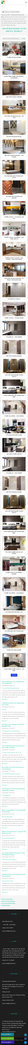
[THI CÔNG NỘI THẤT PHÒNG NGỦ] (14, 622)
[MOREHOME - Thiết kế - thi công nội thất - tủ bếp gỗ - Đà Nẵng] (3, 2)
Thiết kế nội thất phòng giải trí (9, 859)
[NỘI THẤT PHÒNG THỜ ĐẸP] (14, 88)
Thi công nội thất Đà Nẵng (8, 903)
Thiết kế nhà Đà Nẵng (7, 899)
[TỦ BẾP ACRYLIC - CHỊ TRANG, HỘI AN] (14, 208)
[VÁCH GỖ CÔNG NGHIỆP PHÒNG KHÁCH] (14, 366)
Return (23, 38)
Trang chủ (6, 12)
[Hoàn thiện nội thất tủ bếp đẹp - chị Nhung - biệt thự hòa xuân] (14, 269)
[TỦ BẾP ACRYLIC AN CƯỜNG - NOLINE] (14, 563)
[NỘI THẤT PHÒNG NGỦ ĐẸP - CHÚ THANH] (14, 146)
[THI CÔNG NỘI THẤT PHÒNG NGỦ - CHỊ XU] (14, 167)
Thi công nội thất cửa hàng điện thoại (11, 731)
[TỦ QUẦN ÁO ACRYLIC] (14, 290)
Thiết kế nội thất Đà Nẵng (8, 901)
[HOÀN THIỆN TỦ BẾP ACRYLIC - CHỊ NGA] (14, 660)
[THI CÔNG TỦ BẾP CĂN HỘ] (14, 445)
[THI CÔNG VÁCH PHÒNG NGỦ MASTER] (14, 187)
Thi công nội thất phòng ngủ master (10, 688)
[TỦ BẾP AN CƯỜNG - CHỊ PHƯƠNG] (14, 407)
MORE (14, 675)
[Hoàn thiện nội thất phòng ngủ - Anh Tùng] (14, 107)
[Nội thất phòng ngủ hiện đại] (14, 127)
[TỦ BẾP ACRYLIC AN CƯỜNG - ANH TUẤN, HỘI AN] (14, 228)
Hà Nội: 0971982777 (6, 1034)
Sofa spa (4, 709)
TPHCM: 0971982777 (6, 1042)
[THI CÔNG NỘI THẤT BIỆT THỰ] (14, 603)
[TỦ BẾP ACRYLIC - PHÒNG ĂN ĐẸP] (14, 309)
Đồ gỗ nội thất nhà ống (7, 881)
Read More (4, 699)
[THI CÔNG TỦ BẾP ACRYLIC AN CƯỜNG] (14, 543)
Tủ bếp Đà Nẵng (5, 905)
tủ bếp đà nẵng (14, 1040)
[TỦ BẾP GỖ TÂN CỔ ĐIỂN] (14, 48)
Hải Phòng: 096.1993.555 (7, 1038)
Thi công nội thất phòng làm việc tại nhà (11, 752)
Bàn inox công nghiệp (7, 817)
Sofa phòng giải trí (6, 795)
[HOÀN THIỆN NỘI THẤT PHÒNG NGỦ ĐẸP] (14, 386)
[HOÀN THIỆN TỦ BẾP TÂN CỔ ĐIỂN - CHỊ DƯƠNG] (14, 67)
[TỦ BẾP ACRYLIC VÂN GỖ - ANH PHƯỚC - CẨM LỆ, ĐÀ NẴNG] (14, 249)
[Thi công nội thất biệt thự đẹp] (14, 426)
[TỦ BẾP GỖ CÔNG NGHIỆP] (14, 641)
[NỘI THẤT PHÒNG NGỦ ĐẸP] (14, 347)
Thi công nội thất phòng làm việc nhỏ (11, 774)
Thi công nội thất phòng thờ (8, 838)
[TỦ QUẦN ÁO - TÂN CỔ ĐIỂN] (14, 328)
